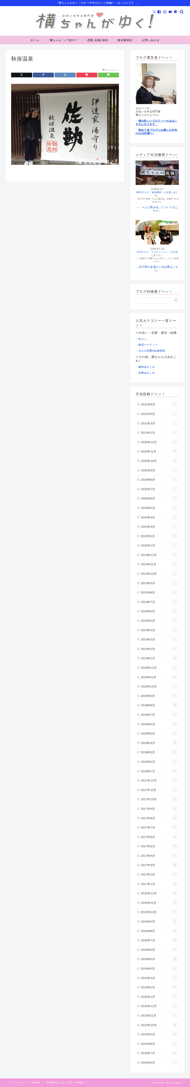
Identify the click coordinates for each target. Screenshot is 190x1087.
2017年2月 (158, 874)
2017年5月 (158, 846)
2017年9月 (158, 808)
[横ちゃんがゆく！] (95, 29)
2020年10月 (158, 460)
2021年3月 (158, 423)
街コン (142, 339)
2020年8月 (158, 479)
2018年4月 (158, 743)
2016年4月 (158, 968)
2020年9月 (158, 470)
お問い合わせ (151, 40)
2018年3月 (158, 752)
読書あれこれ (146, 372)
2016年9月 (158, 921)
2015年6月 (158, 1062)
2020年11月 (158, 451)
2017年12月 (158, 780)
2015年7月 (158, 1053)
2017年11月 (158, 790)
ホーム (34, 40)
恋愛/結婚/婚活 (97, 40)
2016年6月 (158, 949)
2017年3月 (158, 865)
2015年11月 (158, 1015)
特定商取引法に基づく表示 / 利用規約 (65, 1082)
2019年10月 (158, 573)
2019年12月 (158, 555)
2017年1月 (158, 884)
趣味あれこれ (146, 366)
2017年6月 (158, 837)
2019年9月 (158, 583)
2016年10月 (158, 912)
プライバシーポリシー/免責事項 (24, 1082)
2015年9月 (158, 1034)
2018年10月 (158, 686)
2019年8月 (158, 592)
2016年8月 (158, 931)
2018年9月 (158, 696)
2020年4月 (158, 517)
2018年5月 (158, 733)
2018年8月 (158, 705)
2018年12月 (158, 667)
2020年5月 (158, 507)
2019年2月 (158, 649)
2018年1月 (158, 771)
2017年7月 (158, 827)
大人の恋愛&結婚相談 (151, 350)
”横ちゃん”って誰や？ (63, 40)
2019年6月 (158, 611)
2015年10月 (158, 1025)
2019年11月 (158, 564)
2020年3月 (158, 526)
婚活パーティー (148, 344)
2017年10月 (158, 799)
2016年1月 (158, 996)
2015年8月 (158, 1043)
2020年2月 (158, 536)
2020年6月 (158, 498)
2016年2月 (158, 987)
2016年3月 (158, 978)
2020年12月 (158, 442)
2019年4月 (158, 630)
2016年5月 (158, 959)
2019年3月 (158, 639)
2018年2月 (158, 761)
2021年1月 (158, 432)
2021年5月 (158, 413)
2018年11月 (158, 677)
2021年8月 (158, 404)
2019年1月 (158, 658)
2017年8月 (158, 818)
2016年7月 (158, 940)
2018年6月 (158, 724)
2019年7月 (158, 602)
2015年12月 (158, 1006)
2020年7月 (158, 489)
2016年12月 (158, 893)
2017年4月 (158, 855)
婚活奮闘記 (125, 40)
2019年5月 (158, 620)
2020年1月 (158, 545)
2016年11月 (158, 902)
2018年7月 (158, 714)
